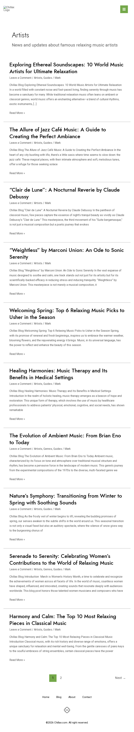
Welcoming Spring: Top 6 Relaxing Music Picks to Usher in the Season (66, 314)
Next (120, 678)
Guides (47, 77)
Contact (87, 697)
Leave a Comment (20, 77)
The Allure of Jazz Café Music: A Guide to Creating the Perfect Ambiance (57, 133)
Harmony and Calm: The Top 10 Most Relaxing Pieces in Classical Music (62, 620)
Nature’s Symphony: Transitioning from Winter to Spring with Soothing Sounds (65, 499)
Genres (47, 448)
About (71, 697)
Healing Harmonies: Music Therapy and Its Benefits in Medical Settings (58, 374)
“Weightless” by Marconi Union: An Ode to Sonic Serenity (66, 253)
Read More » (17, 113)
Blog (58, 697)
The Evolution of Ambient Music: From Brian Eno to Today (65, 439)
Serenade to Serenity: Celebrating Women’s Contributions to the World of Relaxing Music (61, 559)
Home (45, 697)
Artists (38, 77)
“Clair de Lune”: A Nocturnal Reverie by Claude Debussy (64, 193)
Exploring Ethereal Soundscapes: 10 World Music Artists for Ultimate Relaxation (66, 68)
